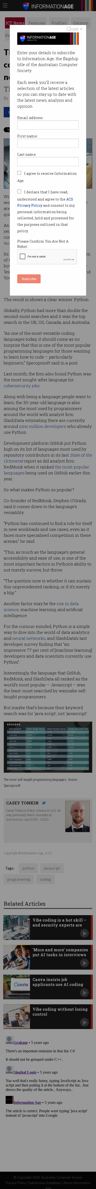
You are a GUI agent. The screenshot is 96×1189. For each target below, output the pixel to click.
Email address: (30, 117)
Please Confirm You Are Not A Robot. (42, 244)
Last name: (26, 154)
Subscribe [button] (29, 278)
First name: (27, 136)
